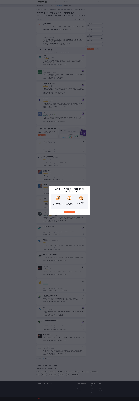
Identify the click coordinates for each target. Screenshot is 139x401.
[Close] (88, 187)
